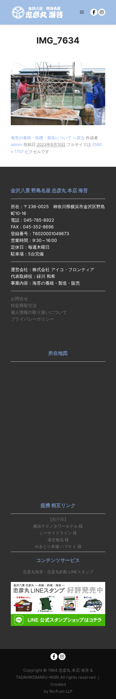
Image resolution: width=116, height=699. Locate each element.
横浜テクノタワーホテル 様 (58, 526)
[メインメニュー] (82, 12)
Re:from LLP (61, 691)
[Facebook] (93, 12)
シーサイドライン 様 (58, 532)
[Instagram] (101, 12)
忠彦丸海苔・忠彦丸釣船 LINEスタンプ (58, 571)
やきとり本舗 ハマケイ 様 (58, 546)
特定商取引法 (24, 305)
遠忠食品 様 (58, 539)
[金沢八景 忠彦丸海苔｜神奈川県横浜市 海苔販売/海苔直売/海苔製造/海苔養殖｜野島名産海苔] (38, 12)
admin (16, 144)
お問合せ (19, 298)
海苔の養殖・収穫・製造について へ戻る (48, 137)
